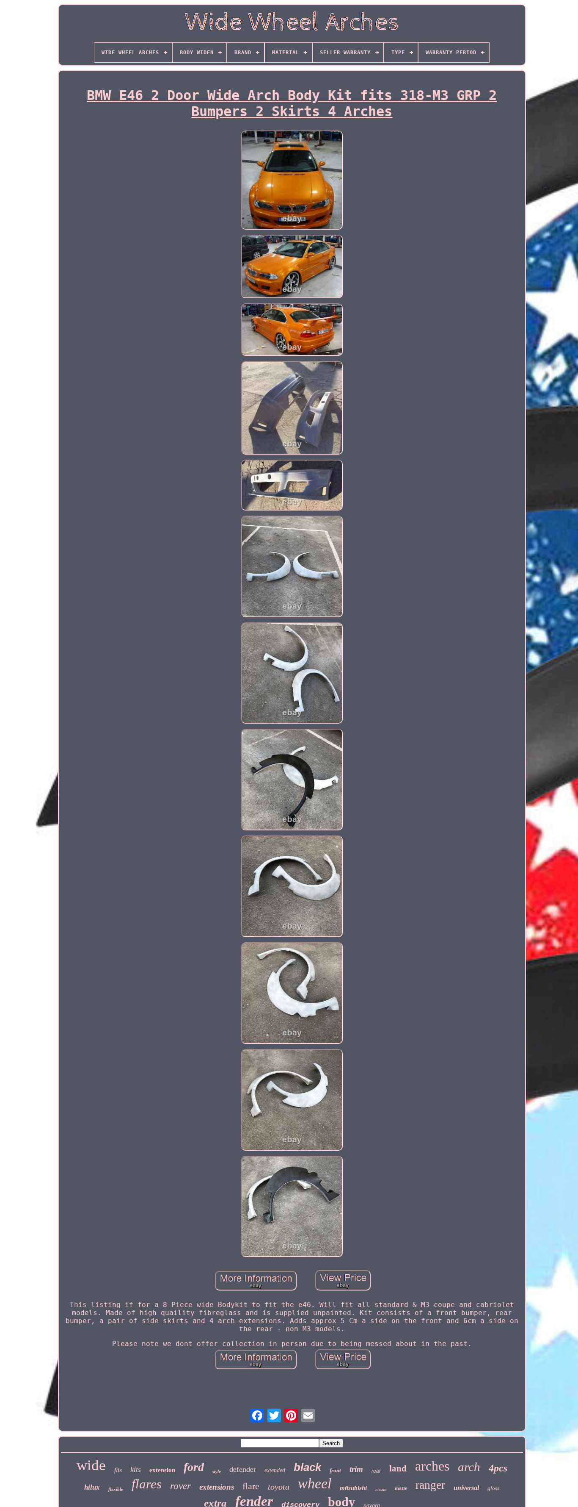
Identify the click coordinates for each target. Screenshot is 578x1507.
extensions (216, 1486)
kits (135, 1469)
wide (91, 1465)
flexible (115, 1489)
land (398, 1468)
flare (250, 1486)
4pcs (498, 1468)
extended (274, 1470)
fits (118, 1470)
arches (432, 1466)
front (335, 1470)
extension (162, 1470)
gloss (493, 1488)
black (307, 1467)
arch (469, 1467)
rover (180, 1486)
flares (147, 1483)
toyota (278, 1486)
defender (242, 1469)
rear (376, 1471)
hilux (92, 1487)
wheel (314, 1483)
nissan (380, 1489)
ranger (430, 1485)
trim (356, 1469)
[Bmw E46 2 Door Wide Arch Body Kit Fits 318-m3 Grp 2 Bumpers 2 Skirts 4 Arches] (292, 181)
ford (194, 1467)
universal (466, 1487)
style (216, 1471)
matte (401, 1488)
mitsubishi (353, 1488)
